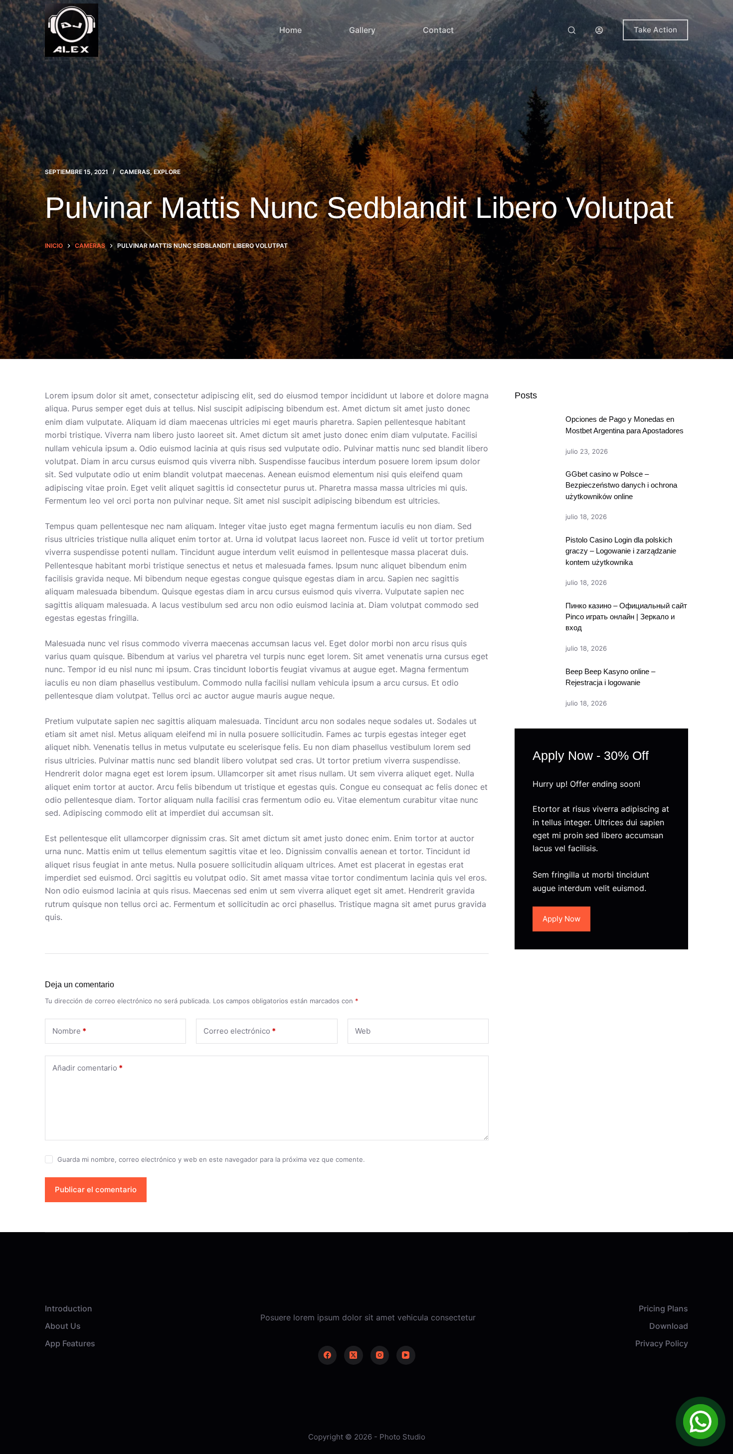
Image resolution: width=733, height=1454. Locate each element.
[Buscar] (571, 30)
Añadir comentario (87, 1068)
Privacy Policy (661, 1343)
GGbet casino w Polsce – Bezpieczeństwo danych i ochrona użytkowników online (621, 485)
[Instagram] (379, 1355)
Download (668, 1326)
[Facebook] (327, 1355)
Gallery (362, 30)
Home (290, 30)
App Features (70, 1343)
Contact (438, 30)
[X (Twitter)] (353, 1355)
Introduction (68, 1308)
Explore (167, 172)
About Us (63, 1326)
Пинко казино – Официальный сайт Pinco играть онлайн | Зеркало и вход (626, 617)
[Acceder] (599, 30)
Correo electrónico (239, 1031)
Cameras (135, 172)
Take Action (655, 29)
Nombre (69, 1031)
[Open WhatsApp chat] (700, 1421)
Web (362, 1031)
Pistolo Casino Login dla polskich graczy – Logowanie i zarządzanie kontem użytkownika (620, 551)
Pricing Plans (663, 1308)
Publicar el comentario (96, 1189)
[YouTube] (405, 1355)
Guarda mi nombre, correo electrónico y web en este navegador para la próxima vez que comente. (211, 1159)
